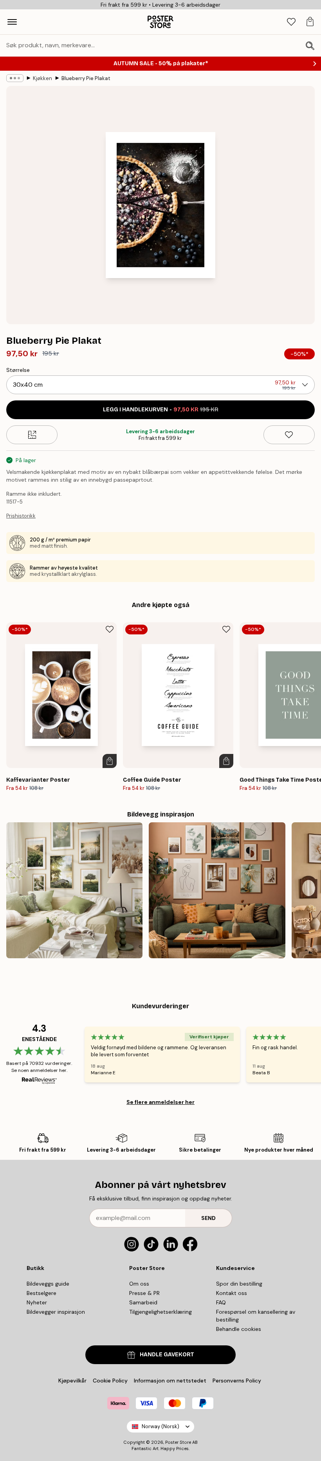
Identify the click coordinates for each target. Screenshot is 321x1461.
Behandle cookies (238, 1328)
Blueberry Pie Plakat (85, 78)
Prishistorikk (21, 516)
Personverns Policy (238, 1380)
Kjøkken (42, 78)
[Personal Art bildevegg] (217, 890)
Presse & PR (144, 1293)
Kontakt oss (231, 1293)
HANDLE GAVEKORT (167, 1354)
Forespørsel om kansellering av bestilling (255, 1315)
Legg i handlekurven (160, 409)
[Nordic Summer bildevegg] (74, 890)
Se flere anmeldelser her (160, 1102)
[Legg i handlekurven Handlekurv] (110, 761)
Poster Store (178, 1442)
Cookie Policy (110, 1380)
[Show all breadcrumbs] (14, 78)
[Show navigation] (12, 21)
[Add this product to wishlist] (289, 434)
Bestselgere (41, 1293)
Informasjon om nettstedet (170, 1380)
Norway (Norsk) (160, 1426)
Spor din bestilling (239, 1283)
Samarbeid (143, 1302)
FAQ (221, 1302)
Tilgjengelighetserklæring (160, 1311)
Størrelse (18, 369)
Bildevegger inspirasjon (56, 1311)
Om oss (139, 1283)
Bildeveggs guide (48, 1283)
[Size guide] (32, 434)
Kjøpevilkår (72, 1380)
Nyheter (37, 1302)
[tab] (291, 22)
